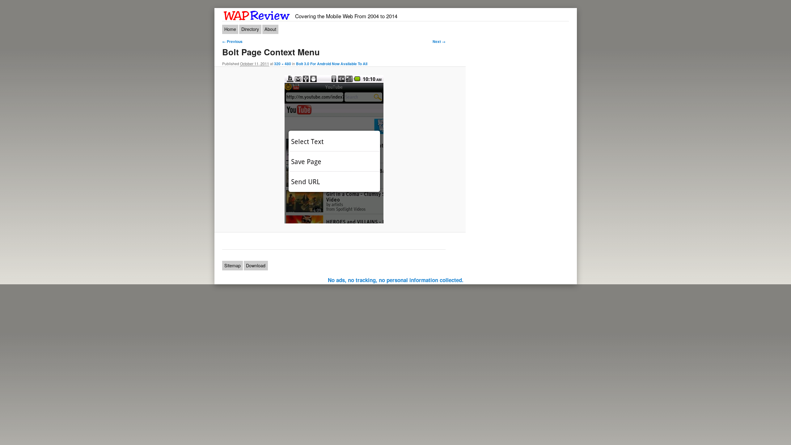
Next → (439, 41)
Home (230, 29)
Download (255, 265)
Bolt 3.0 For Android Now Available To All (331, 63)
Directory (250, 29)
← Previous (232, 41)
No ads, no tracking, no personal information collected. (395, 280)
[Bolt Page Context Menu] (334, 149)
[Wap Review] (257, 14)
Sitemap (232, 265)
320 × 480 (282, 63)
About (270, 29)
